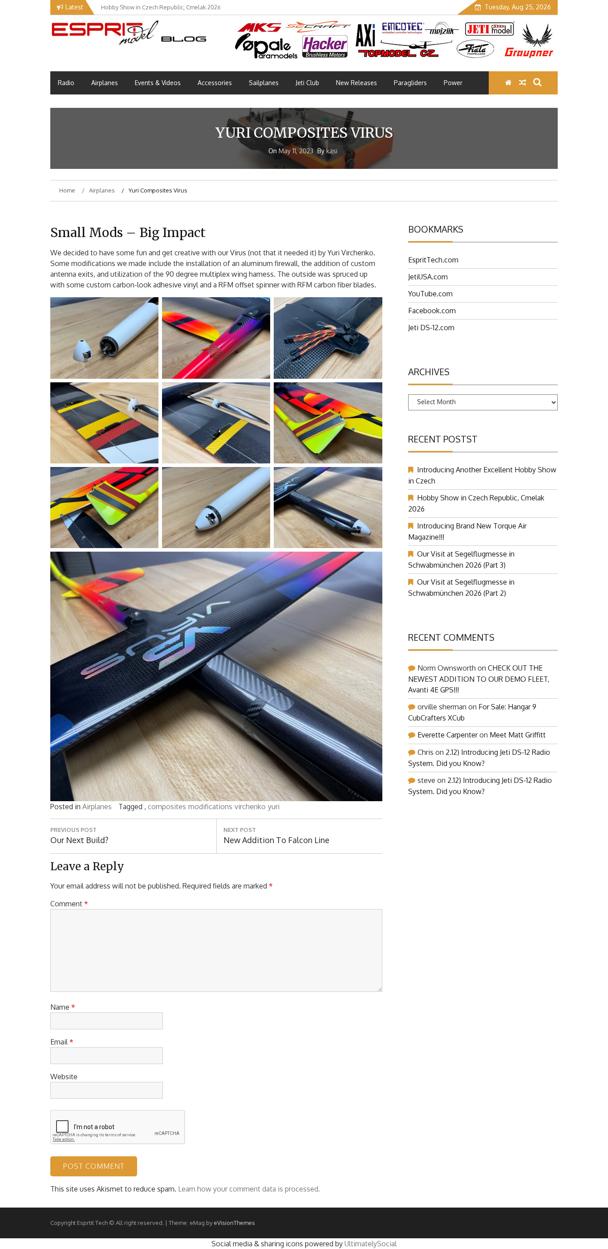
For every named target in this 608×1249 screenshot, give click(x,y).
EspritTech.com (433, 259)
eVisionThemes (234, 1222)
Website (63, 1076)
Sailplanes (264, 82)
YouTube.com (430, 293)
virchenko (250, 806)
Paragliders (410, 82)
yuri (274, 806)
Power (453, 82)
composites (167, 806)
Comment (69, 903)
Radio (66, 82)
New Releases (356, 82)
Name (62, 1007)
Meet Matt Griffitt (518, 734)
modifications (210, 806)
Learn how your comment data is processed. (249, 1188)
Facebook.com (432, 310)
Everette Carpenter (447, 734)
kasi (331, 151)
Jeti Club (307, 82)
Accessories (215, 82)
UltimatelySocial (371, 1243)
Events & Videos (158, 82)
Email (61, 1041)
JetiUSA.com (428, 276)
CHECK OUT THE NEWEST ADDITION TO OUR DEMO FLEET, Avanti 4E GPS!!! (478, 678)
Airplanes (104, 82)
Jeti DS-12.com (431, 327)
